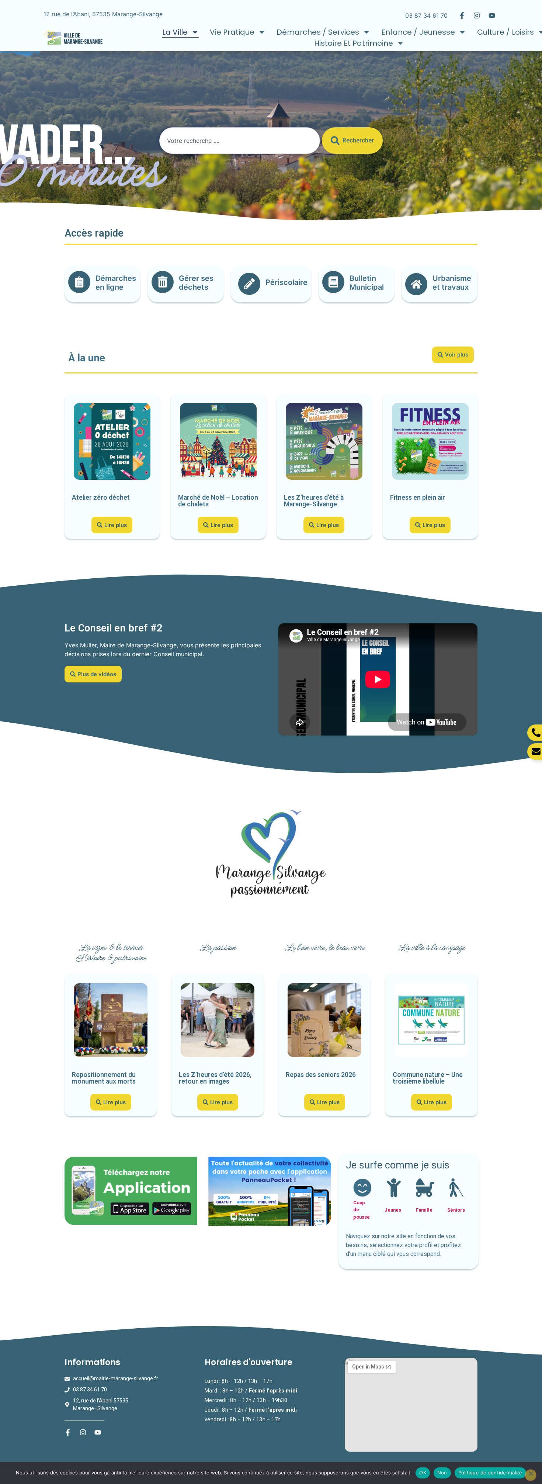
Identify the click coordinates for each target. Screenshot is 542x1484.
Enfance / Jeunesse (418, 32)
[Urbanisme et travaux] (416, 284)
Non (442, 1473)
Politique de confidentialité (490, 1473)
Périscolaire (286, 282)
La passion (218, 947)
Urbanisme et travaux (451, 283)
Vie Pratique (232, 32)
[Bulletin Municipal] (333, 282)
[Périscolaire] (249, 284)
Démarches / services (318, 32)
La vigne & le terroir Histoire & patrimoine (110, 952)
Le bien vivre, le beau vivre (324, 947)
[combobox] (239, 140)
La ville (175, 32)
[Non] (530, 1475)
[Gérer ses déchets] (163, 282)
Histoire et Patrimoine (353, 43)
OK (422, 1473)
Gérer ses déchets (196, 283)
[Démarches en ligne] (79, 282)
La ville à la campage (431, 947)
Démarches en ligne (115, 283)
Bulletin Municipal (367, 283)
